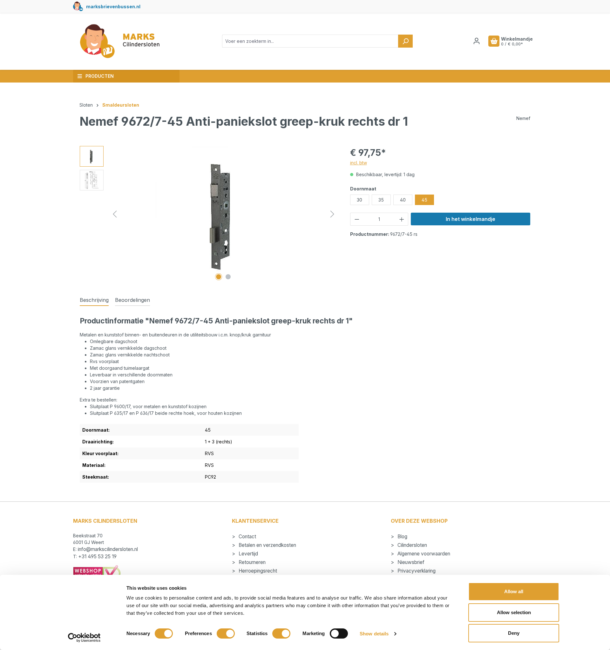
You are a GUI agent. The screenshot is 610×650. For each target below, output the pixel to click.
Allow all (513, 591)
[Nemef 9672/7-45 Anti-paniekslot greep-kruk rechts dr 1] (223, 214)
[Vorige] (114, 214)
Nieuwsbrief (410, 562)
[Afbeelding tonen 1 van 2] (218, 276)
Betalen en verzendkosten (266, 545)
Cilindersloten (411, 545)
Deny (513, 633)
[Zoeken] (405, 41)
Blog (401, 537)
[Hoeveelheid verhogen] (402, 219)
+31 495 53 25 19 (97, 557)
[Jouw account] (476, 41)
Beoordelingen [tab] (132, 300)
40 (403, 199)
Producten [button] (99, 76)
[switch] (226, 633)
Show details (374, 633)
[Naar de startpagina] (119, 41)
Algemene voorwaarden (423, 554)
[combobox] (310, 41)
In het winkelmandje (470, 219)
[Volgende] (332, 214)
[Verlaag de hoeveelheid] (356, 219)
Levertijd (247, 554)
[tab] (94, 300)
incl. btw (358, 162)
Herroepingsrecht (257, 571)
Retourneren (251, 562)
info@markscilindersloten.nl (108, 549)
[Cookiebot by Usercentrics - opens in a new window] (84, 637)
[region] (208, 214)
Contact (246, 537)
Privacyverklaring (416, 571)
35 (381, 199)
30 (359, 199)
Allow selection (514, 612)
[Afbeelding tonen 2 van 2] (228, 276)
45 (424, 199)
